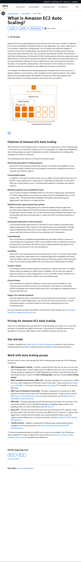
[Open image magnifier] (9, 133)
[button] (14, 37)
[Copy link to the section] (6, 142)
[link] (37, 13)
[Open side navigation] (3, 13)
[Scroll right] (69, 7)
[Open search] (77, 7)
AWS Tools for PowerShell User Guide (25, 396)
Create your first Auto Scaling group (40, 344)
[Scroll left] (14, 7)
